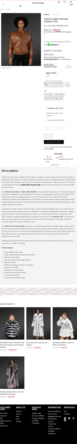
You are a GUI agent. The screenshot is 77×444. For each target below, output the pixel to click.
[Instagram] (73, 418)
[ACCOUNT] (59, 2)
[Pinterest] (65, 420)
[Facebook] (65, 418)
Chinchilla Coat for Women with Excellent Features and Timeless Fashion (12, 345)
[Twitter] (69, 418)
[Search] (3, 4)
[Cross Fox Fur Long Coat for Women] (38, 323)
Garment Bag (56, 120)
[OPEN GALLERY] (21, 39)
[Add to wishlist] (66, 142)
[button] (58, 33)
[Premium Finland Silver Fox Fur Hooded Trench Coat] (12, 372)
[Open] (64, 2)
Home (1, 9)
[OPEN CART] (71, 2)
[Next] (37, 39)
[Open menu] (20, 6)
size (45, 91)
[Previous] (5, 39)
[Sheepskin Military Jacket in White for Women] (65, 323)
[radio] (45, 94)
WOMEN (8, 9)
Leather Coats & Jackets (56, 147)
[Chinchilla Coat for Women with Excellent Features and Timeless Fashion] (12, 323)
